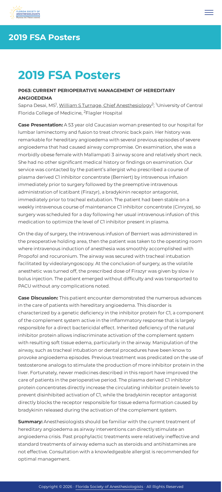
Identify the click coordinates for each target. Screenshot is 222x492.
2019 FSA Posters (69, 75)
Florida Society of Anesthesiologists (109, 486)
